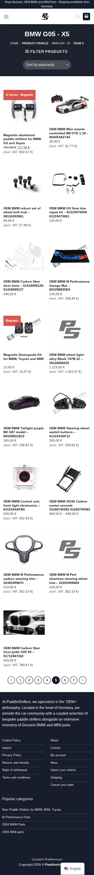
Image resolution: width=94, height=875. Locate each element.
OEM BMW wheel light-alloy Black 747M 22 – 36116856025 (67, 359)
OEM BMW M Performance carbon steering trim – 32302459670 (23, 578)
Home (14, 43)
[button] (6, 16)
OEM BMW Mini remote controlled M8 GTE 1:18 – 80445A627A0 (69, 133)
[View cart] (86, 16)
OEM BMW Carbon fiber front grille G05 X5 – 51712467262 (21, 652)
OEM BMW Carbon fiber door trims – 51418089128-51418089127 (23, 285)
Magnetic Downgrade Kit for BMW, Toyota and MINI (23, 357)
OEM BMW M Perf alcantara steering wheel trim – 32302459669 (68, 578)
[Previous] (11, 680)
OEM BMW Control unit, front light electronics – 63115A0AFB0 (21, 505)
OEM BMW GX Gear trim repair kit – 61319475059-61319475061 (68, 212)
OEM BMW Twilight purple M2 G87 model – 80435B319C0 (23, 432)
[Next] (83, 680)
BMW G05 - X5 (61, 43)
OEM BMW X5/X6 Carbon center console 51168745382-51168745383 (69, 505)
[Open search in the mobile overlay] (77, 16)
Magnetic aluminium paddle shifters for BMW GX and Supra (22, 139)
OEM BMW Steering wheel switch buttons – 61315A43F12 (69, 432)
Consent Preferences (47, 859)
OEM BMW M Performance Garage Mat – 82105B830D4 (69, 285)
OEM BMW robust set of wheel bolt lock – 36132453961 (22, 212)
